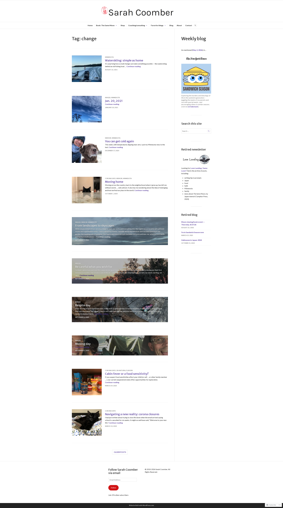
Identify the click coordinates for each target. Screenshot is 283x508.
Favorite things (157, 25)
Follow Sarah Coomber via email (123, 471)
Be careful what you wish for (93, 266)
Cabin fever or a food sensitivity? (127, 374)
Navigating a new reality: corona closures (132, 414)
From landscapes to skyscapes (94, 225)
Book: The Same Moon (105, 25)
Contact (188, 25)
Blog (171, 25)
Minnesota (109, 57)
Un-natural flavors (124, 370)
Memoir (108, 138)
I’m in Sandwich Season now (192, 232)
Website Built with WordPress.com (141, 505)
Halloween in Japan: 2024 (191, 240)
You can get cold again (119, 141)
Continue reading (133, 66)
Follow (113, 488)
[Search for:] (196, 131)
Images (108, 97)
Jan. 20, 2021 (114, 101)
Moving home (114, 182)
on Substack (193, 107)
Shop (123, 25)
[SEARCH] (195, 25)
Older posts (120, 452)
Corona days (110, 178)
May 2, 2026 (197, 50)
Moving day (83, 344)
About (179, 25)
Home (90, 25)
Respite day (82, 305)
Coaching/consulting (136, 25)
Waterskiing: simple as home (124, 60)
